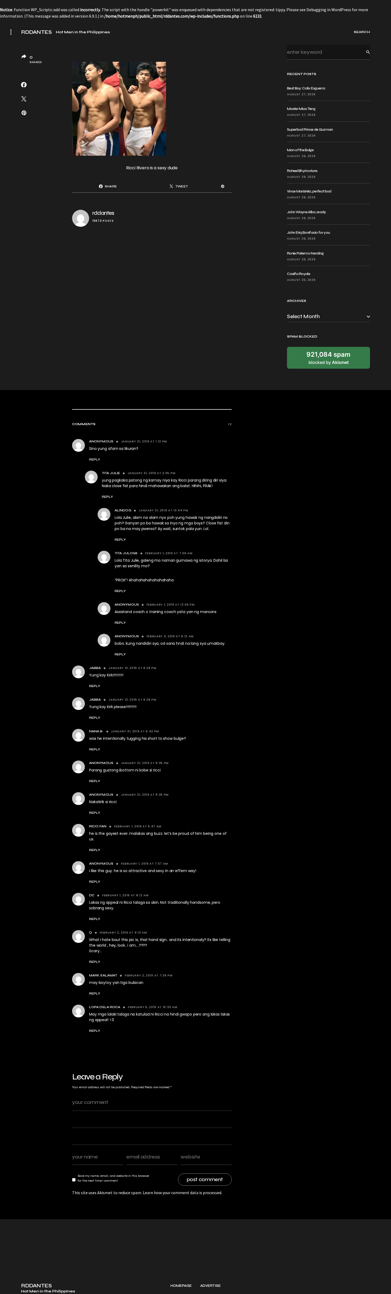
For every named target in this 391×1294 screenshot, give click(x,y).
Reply (94, 459)
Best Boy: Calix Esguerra (306, 88)
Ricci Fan (97, 826)
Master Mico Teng (301, 108)
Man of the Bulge (300, 150)
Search (364, 52)
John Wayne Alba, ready (306, 212)
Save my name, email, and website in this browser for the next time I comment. (113, 1178)
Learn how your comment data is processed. (182, 1192)
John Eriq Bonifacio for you (308, 232)
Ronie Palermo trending (305, 253)
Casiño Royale (298, 274)
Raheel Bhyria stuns (302, 171)
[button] (11, 32)
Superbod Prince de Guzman (310, 129)
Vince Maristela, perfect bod (309, 191)
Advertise (210, 1286)
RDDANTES (36, 32)
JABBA (95, 668)
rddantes (103, 213)
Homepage (181, 1286)
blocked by (328, 358)
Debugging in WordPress (328, 9)
